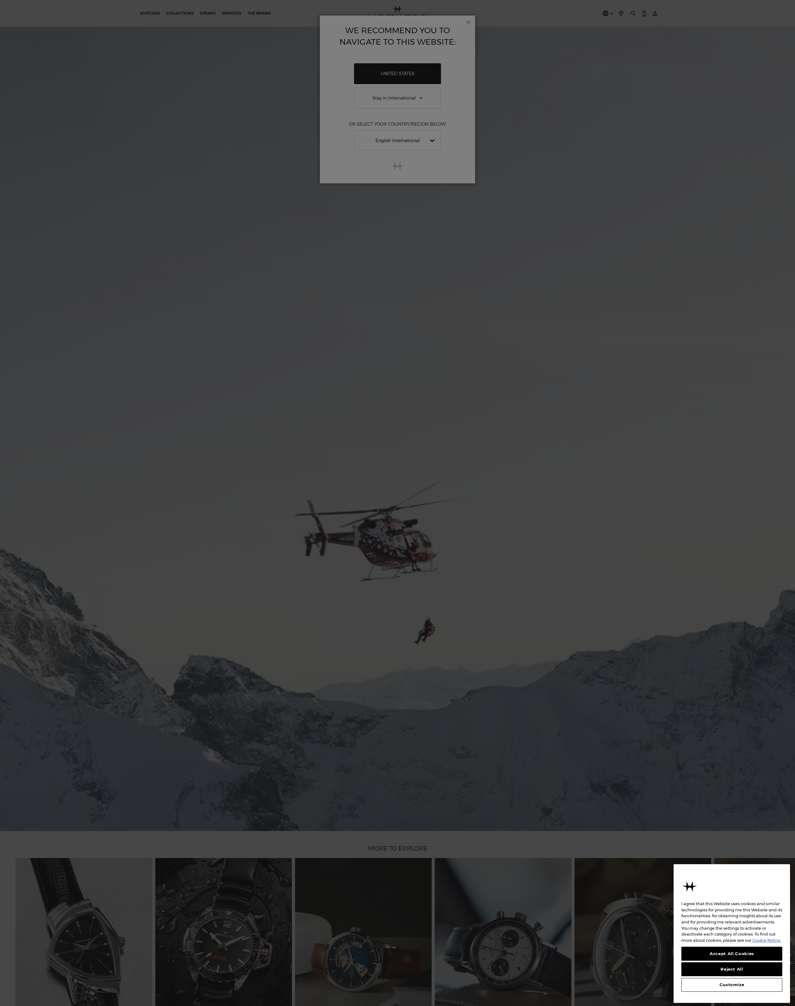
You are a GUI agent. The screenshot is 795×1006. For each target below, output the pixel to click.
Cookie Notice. (766, 940)
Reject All (731, 969)
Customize (732, 984)
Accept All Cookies (732, 953)
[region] (732, 933)
